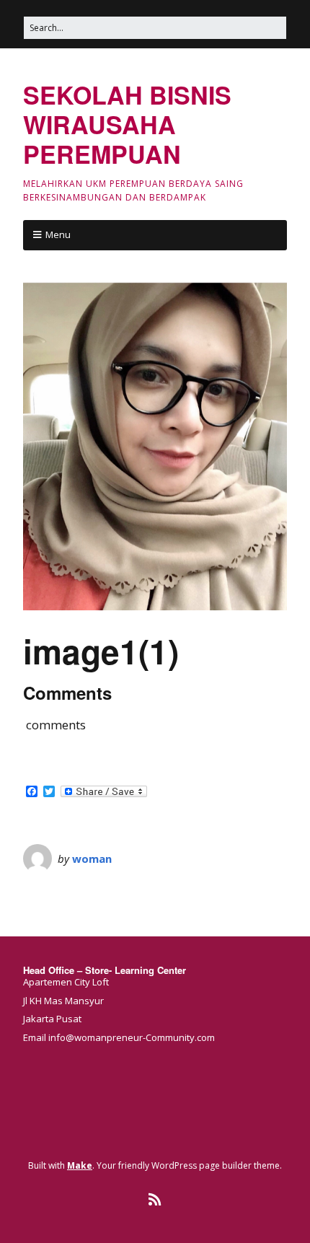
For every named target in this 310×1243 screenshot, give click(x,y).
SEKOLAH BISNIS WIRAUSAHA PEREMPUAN (127, 124)
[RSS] (155, 1199)
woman (92, 858)
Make (79, 1165)
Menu (58, 234)
